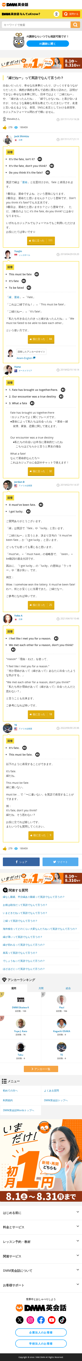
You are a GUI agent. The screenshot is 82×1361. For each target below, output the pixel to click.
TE (61, 1054)
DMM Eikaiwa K (20, 1007)
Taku (20, 1054)
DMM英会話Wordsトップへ (18, 1110)
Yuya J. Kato (20, 1031)
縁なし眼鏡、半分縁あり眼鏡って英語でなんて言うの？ (34, 897)
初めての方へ (10, 1090)
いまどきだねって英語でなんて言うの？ (25, 913)
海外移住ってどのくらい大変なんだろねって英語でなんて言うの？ (40, 929)
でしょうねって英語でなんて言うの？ (24, 961)
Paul (61, 1007)
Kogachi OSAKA (61, 1031)
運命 (24, 182)
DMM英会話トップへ (56, 1100)
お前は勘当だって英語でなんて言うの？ (25, 905)
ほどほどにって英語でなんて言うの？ (24, 969)
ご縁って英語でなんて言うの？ (20, 920)
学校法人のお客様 (41, 1343)
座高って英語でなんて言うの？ (20, 952)
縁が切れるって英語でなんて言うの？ (24, 944)
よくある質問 (51, 1090)
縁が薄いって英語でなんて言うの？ (23, 937)
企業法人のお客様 (41, 1332)
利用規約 (8, 1100)
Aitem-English (24, 358)
